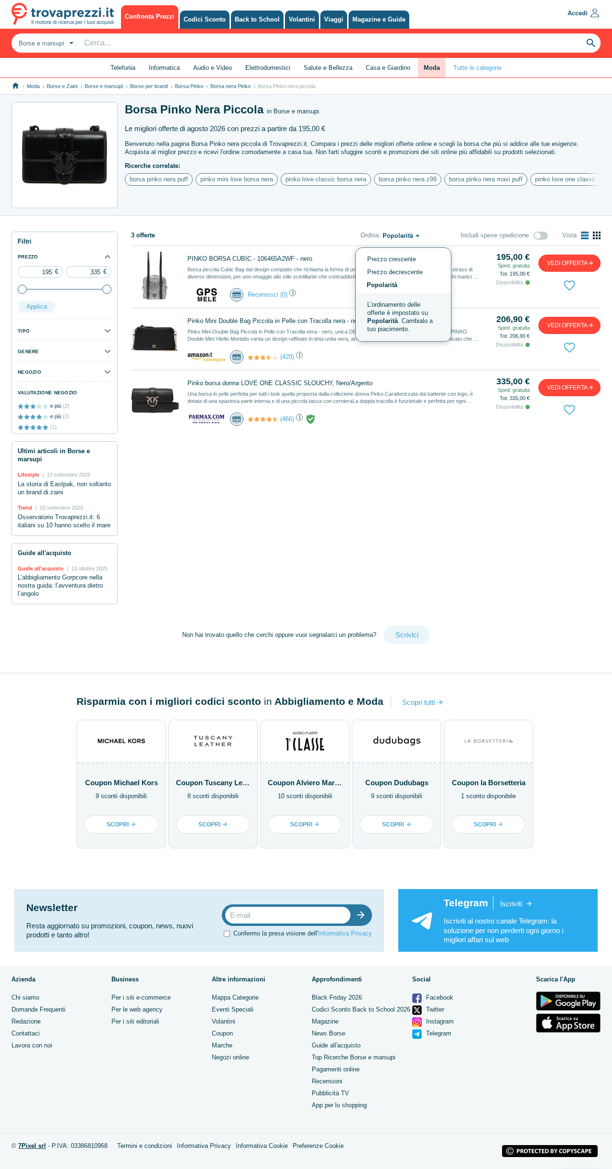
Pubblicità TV (330, 1093)
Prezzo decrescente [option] (395, 272)
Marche (222, 1045)
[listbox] (403, 294)
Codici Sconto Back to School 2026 (361, 1009)
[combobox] (44, 43)
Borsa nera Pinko (230, 86)
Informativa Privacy (345, 933)
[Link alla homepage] (15, 85)
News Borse (328, 1033)
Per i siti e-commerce (141, 997)
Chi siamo (25, 997)
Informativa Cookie (262, 1145)
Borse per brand (149, 86)
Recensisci (263, 294)
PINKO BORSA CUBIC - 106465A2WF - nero (249, 258)
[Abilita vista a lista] (585, 235)
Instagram (439, 1021)
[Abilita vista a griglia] (597, 235)
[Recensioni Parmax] (263, 419)
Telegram (437, 1033)
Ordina (370, 235)
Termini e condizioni (144, 1145)
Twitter (434, 1009)
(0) (283, 294)
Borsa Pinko (189, 86)
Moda (33, 86)
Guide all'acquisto (336, 1045)
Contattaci (25, 1033)
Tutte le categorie (477, 67)
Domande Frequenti (38, 1009)
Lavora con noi (31, 1045)
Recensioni (327, 1081)
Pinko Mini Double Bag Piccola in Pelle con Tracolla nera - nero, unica (284, 320)
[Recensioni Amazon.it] (263, 357)
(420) (287, 356)
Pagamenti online (336, 1069)
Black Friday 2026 (337, 997)
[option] (403, 317)
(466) (287, 419)
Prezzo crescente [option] (391, 259)
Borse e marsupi (104, 86)
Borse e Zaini (62, 86)
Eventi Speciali (232, 1009)
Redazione (26, 1021)
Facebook (438, 997)
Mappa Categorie (235, 997)
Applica (36, 306)
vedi (567, 263)
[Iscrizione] (363, 915)
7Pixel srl (32, 1145)
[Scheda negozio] (206, 294)
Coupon (222, 1033)
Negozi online (230, 1057)
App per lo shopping (339, 1105)
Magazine (325, 1021)
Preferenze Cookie (318, 1145)
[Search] (591, 43)
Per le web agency (137, 1009)
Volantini (223, 1021)
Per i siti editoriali (135, 1021)
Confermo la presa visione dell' (302, 933)
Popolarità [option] (382, 285)
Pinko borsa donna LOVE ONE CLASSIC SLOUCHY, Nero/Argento (279, 383)
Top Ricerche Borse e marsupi (353, 1057)
